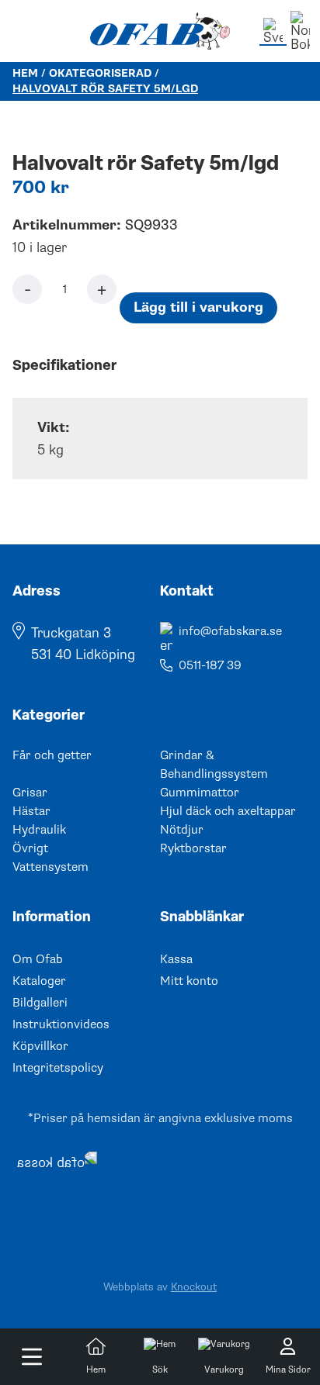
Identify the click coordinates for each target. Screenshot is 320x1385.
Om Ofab (37, 959)
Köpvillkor (40, 1046)
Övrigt (30, 848)
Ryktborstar (193, 848)
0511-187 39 (210, 665)
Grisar (29, 792)
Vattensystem (50, 867)
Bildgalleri (40, 1002)
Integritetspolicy (57, 1068)
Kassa (176, 959)
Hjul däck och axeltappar (228, 811)
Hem (25, 73)
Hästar (31, 811)
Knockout (194, 1286)
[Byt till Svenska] (273, 32)
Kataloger (39, 981)
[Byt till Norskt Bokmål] (300, 31)
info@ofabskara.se (230, 631)
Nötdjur (181, 830)
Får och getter (52, 755)
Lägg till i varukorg (198, 307)
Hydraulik (39, 830)
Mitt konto (189, 981)
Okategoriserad (100, 73)
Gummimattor (199, 792)
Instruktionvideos (61, 1024)
